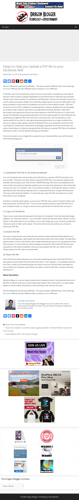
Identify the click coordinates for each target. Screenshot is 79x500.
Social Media (20, 324)
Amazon (8, 89)
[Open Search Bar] (76, 27)
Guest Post (9, 324)
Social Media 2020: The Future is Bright (21, 334)
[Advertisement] (39, 45)
